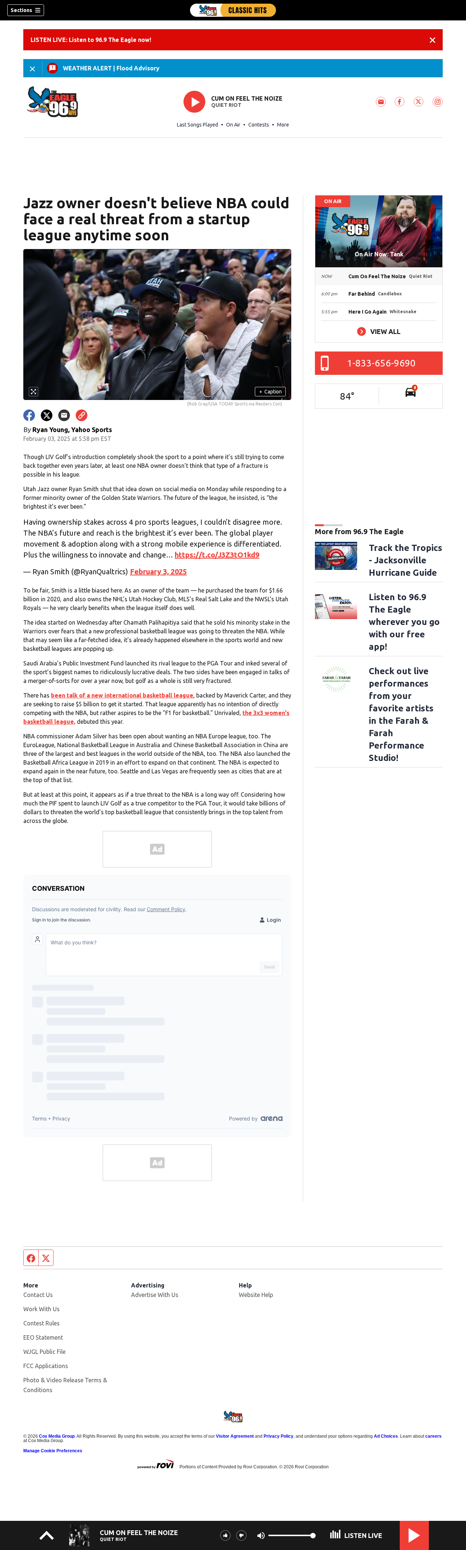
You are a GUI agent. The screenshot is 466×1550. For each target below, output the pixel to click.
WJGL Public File (44, 1351)
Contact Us (38, 1294)
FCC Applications (45, 1366)
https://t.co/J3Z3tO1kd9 (217, 555)
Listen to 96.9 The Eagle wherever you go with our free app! (404, 622)
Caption (270, 392)
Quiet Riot (226, 105)
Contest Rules (41, 1323)
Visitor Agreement (235, 1436)
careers (433, 1436)
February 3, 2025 (158, 571)
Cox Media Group (57, 1436)
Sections (21, 10)
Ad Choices (386, 1436)
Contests (258, 125)
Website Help (256, 1294)
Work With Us (41, 1309)
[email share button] (64, 415)
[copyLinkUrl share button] (81, 415)
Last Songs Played (197, 125)
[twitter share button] (46, 415)
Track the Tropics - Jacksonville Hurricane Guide (405, 560)
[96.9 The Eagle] (233, 10)
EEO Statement (43, 1337)
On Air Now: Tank (379, 254)
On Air (233, 125)
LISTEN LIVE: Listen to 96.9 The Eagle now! (91, 39)
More (283, 125)
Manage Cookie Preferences (52, 1450)
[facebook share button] (29, 415)
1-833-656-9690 (381, 363)
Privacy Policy (278, 1436)
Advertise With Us (154, 1294)
